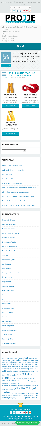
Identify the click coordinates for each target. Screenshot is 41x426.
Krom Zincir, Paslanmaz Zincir (12, 183)
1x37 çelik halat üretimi (8, 358)
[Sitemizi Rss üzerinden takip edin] (30, 10)
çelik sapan (11, 398)
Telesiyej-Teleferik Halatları (11, 273)
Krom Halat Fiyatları (8, 260)
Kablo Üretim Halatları (9, 330)
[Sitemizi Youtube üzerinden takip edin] (23, 10)
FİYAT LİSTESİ (6, 65)
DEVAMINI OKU (10, 106)
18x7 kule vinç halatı (8, 362)
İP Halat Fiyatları (7, 277)
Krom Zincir (34, 381)
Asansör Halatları (8, 286)
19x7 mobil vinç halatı (20, 362)
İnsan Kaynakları (34, 2)
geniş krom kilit (26, 371)
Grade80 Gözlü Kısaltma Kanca (30, 96)
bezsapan (4, 366)
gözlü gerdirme (13, 379)
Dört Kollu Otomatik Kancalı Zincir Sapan (15, 192)
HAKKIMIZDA (5, 423)
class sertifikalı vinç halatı (20, 366)
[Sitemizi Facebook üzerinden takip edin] (11, 10)
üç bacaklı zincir (30, 398)
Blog (3, 299)
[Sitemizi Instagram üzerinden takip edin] (17, 10)
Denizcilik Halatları (8, 312)
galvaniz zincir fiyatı (16, 371)
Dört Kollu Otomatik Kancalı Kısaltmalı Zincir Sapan (19, 188)
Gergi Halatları (7, 321)
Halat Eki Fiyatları (8, 326)
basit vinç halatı (33, 364)
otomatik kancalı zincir (27, 383)
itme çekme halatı (24, 381)
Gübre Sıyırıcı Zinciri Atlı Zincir (12, 166)
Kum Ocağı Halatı (8, 339)
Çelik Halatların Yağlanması (19, 393)
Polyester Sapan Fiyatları (10, 233)
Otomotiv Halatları (8, 238)
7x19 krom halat (29, 358)
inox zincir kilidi (13, 381)
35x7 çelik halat (30, 362)
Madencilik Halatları (8, 220)
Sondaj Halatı (6, 264)
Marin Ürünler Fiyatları (9, 251)
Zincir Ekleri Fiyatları (9, 343)
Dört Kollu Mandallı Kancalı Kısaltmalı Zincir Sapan (18, 196)
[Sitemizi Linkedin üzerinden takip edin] (20, 10)
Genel (4, 295)
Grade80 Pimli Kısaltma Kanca (10, 124)
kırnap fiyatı (5, 383)
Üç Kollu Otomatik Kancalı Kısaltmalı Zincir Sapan (18, 205)
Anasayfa (5, 77)
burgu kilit (10, 366)
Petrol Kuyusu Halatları (10, 246)
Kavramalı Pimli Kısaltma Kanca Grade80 (10, 97)
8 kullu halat (21, 360)
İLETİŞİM (22, 4)
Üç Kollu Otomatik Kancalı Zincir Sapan (14, 396)
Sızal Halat (23, 385)
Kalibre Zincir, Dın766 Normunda (13, 170)
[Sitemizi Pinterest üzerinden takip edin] (27, 10)
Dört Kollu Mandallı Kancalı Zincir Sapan (15, 201)
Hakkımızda (20, 2)
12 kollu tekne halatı (31, 360)
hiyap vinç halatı (22, 379)
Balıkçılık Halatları (8, 290)
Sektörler (5, 255)
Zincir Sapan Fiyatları (9, 242)
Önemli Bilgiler (7, 268)
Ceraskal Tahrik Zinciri (9, 174)
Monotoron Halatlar (8, 229)
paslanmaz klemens (7, 385)
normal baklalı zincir (14, 383)
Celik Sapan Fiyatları (9, 224)
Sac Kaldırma (16, 385)
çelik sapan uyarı (19, 398)
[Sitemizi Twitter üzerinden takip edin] (14, 10)
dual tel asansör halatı (9, 369)
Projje (12, 416)
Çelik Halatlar (6, 304)
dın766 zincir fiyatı (22, 369)
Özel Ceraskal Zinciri (9, 179)
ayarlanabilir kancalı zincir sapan (19, 364)
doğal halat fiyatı (32, 366)
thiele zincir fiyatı (30, 385)
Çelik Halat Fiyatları (8, 317)
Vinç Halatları (6, 282)
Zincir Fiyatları (7, 334)
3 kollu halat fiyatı (19, 358)
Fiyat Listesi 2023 (6, 2)
